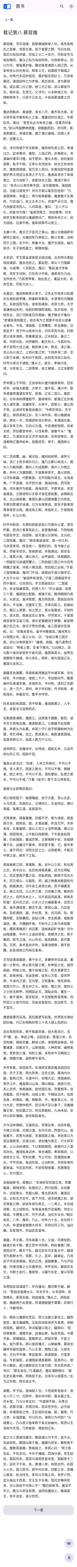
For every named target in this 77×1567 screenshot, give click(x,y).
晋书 (20, 6)
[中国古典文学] (7, 6)
